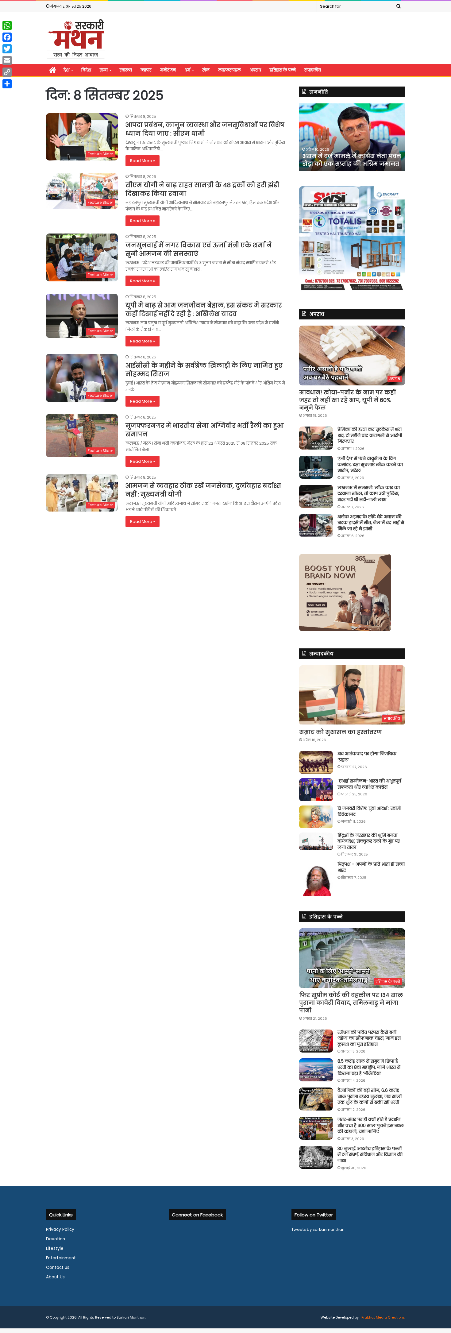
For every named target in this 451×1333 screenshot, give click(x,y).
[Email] (7, 60)
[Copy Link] (7, 72)
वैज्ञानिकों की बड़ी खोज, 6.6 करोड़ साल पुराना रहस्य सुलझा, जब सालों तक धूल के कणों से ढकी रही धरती (369, 1096)
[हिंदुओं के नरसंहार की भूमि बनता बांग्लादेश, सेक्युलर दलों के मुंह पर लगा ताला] (316, 841)
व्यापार (146, 70)
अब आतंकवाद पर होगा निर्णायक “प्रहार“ (366, 757)
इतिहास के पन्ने (283, 70)
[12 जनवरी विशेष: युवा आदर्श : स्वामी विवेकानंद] (316, 817)
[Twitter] (7, 49)
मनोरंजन (168, 70)
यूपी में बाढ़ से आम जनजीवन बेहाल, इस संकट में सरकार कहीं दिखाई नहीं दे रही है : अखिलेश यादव (203, 309)
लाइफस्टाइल (229, 70)
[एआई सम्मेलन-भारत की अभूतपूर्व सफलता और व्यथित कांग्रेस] (316, 789)
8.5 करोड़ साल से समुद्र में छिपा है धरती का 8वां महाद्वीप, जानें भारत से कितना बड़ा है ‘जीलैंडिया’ (368, 1067)
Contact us (57, 1267)
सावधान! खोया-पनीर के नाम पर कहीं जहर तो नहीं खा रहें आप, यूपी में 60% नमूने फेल (347, 399)
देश (66, 70)
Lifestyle (55, 1248)
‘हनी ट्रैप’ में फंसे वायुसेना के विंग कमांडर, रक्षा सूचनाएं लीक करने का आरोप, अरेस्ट (370, 464)
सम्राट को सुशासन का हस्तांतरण (340, 732)
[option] (356, 137)
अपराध (255, 70)
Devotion (55, 1239)
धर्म (187, 70)
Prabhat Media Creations (382, 1317)
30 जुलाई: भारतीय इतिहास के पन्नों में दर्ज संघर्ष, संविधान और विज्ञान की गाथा (370, 1155)
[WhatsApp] (7, 25)
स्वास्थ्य (126, 70)
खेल (206, 70)
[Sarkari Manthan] (76, 39)
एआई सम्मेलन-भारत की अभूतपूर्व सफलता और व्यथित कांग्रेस (369, 784)
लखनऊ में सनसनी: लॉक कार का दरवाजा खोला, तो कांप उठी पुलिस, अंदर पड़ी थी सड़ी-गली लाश (368, 494)
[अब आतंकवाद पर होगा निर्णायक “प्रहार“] (316, 762)
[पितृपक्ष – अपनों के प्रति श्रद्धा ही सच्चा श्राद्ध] (316, 878)
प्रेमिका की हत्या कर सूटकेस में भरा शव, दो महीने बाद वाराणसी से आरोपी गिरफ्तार (369, 435)
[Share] (7, 84)
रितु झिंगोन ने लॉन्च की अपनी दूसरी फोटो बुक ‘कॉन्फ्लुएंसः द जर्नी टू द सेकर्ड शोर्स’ (351, 156)
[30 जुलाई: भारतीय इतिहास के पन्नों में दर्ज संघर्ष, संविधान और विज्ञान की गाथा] (316, 1157)
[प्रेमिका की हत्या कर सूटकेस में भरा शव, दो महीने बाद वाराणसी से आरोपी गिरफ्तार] (316, 438)
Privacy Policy (60, 1229)
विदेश (86, 70)
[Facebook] (7, 37)
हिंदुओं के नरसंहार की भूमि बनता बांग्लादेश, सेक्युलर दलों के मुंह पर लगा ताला (368, 841)
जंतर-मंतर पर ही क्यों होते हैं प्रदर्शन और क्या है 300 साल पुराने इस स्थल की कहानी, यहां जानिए (370, 1125)
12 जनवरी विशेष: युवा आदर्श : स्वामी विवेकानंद (369, 811)
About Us (55, 1277)
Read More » (142, 161)
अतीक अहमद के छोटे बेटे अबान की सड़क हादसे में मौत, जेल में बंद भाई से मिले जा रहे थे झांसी (370, 523)
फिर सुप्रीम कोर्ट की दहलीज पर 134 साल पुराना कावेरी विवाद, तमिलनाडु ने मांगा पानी (351, 1002)
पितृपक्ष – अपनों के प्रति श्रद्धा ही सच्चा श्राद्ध (371, 867)
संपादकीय (312, 70)
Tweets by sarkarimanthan (318, 1229)
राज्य (104, 70)
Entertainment (61, 1258)
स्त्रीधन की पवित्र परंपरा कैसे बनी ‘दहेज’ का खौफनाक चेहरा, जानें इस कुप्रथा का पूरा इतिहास (369, 1038)
